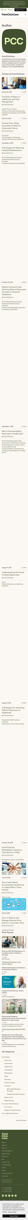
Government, (5, 1024)
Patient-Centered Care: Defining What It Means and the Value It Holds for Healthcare (14, 291)
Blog (3, 1159)
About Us (4, 1142)
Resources (4, 1148)
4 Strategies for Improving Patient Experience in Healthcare (13, 710)
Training (4, 1167)
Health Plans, (21, 1044)
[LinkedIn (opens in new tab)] (3, 1195)
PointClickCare (8, 104)
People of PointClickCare (8, 996)
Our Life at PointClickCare (10, 1104)
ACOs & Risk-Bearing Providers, (10, 1044)
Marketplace (6, 860)
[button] (25, 14)
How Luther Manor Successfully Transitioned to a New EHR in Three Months (13, 886)
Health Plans (6, 109)
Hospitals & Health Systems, (9, 1026)
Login (4, 9)
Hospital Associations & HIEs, (16, 1024)
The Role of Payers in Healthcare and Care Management (11, 99)
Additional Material (8, 930)
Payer (6, 1076)
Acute (4, 582)
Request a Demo (6, 1153)
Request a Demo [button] (20, 9)
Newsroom (4, 1145)
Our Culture (8, 1107)
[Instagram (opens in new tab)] (12, 1195)
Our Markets (6, 1057)
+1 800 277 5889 (8, 1189)
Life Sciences (8, 1070)
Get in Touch (6, 1181)
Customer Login (6, 1162)
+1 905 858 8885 (7, 1188)
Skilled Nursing (11, 447)
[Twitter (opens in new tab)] (9, 1195)
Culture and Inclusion (7, 1173)
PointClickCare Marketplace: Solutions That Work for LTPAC (12, 850)
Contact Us (4, 1156)
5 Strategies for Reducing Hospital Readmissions (13, 149)
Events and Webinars (7, 1151)
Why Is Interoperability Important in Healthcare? (12, 432)
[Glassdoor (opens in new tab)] (16, 1195)
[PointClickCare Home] (10, 14)
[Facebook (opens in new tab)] (6, 1195)
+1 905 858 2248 (7, 1191)
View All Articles (21, 1120)
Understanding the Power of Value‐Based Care (13, 573)
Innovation (5, 135)
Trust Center (5, 1176)
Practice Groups (9, 1083)
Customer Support (6, 1165)
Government (6, 443)
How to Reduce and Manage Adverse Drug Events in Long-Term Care (13, 920)
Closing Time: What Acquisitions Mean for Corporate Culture (11, 125)
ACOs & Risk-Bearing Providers (12, 157)
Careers (4, 1170)
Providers (14, 109)
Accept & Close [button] (14, 1216)
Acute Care (8, 1060)
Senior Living (14, 860)
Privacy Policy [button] (12, 1212)
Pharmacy (7, 1079)
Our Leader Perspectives (10, 1113)
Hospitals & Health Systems (11, 159)
